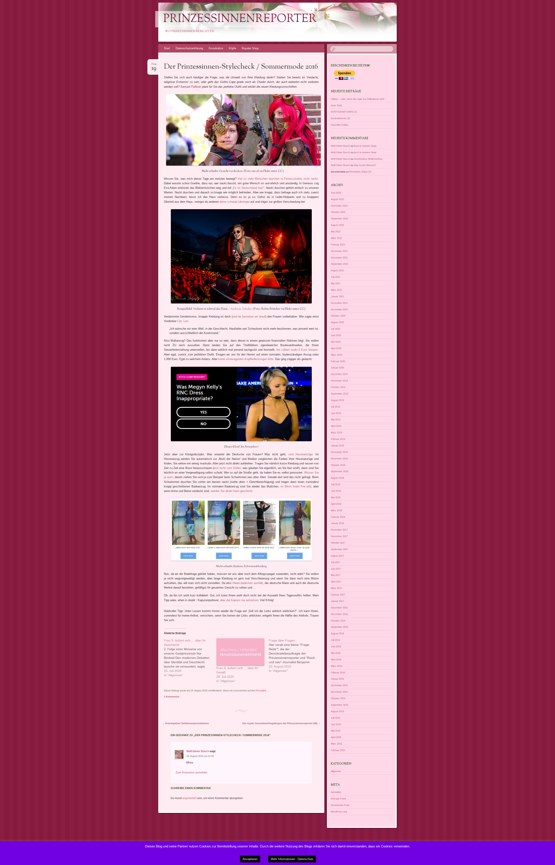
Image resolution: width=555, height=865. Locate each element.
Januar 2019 (337, 445)
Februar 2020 (338, 361)
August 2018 (337, 478)
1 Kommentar (171, 696)
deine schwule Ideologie (235, 201)
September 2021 (339, 264)
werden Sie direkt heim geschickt (231, 491)
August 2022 (337, 225)
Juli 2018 (335, 484)
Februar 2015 (338, 750)
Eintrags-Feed (338, 798)
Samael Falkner (190, 86)
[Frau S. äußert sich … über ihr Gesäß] (240, 652)
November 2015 (339, 692)
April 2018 (336, 504)
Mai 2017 (335, 575)
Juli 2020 (335, 328)
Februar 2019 (338, 439)
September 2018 (339, 471)
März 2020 (336, 355)
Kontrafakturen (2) (340, 118)
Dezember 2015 (339, 685)
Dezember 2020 (339, 303)
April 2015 (336, 737)
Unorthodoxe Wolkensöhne (368, 159)
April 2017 (336, 581)
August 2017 (337, 555)
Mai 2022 (335, 231)
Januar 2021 (337, 296)
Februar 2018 (338, 517)
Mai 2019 (335, 419)
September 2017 (339, 549)
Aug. (154, 65)
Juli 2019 (335, 406)
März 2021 (336, 290)
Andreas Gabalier (241, 309)
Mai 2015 (335, 730)
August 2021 (337, 270)
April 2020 (336, 348)
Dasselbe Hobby (339, 124)
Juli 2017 (335, 562)
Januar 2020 (337, 367)
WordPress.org (339, 811)
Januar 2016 (337, 679)
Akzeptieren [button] (250, 859)
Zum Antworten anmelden (191, 772)
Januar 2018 (337, 523)
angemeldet (189, 798)
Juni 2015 (336, 724)
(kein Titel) (336, 105)
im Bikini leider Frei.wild (296, 486)
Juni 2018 (336, 491)
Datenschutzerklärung (189, 48)
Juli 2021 (335, 277)
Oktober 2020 (338, 315)
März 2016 (336, 666)
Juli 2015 (335, 718)
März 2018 (336, 510)
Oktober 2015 (338, 698)
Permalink (261, 690)
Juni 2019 (336, 413)
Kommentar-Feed (340, 805)
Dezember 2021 (339, 251)
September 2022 (339, 218)
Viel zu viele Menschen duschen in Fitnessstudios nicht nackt (278, 178)
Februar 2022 (338, 244)
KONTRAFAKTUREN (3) (344, 111)
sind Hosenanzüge (300, 454)
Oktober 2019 (338, 387)
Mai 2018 (335, 497)
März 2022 (336, 238)
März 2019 (336, 432)
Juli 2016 (335, 640)
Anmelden (336, 792)
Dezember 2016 (339, 607)
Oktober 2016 (338, 620)
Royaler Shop (250, 48)
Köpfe (232, 48)
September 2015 (339, 705)
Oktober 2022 (338, 212)
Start (167, 48)
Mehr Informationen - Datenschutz (292, 859)
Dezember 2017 (339, 529)
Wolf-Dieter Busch (197, 751)
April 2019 (336, 426)
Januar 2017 (337, 601)
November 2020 (339, 309)
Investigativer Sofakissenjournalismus (185, 723)
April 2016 (336, 659)
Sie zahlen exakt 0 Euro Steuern (297, 349)
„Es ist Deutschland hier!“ (248, 187)
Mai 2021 (335, 283)
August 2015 (337, 711)
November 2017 (339, 536)
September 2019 (339, 393)
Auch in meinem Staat (365, 146)
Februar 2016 (338, 672)
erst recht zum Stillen (227, 468)
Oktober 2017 (338, 542)
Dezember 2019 (339, 374)
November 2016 (339, 614)
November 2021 (339, 257)
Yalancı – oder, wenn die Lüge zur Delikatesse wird (357, 99)
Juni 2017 (336, 568)
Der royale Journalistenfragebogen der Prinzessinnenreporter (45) (281, 723)
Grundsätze (216, 48)
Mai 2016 (335, 653)
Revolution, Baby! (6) (360, 171)
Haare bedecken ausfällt (247, 583)
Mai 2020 (335, 341)
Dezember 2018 (339, 452)
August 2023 (337, 199)
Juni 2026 (336, 192)
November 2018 (339, 458)
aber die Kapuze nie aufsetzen (239, 600)
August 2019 (337, 400)
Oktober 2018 (338, 465)
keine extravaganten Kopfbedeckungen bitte (245, 359)
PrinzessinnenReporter (240, 19)
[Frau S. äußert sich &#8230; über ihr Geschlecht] (190, 657)
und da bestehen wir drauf (249, 316)
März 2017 (336, 588)
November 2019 (339, 380)
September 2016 (339, 627)
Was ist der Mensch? (365, 165)
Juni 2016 (336, 646)
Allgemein (336, 771)
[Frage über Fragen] (295, 655)
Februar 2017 (338, 594)
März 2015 (336, 743)
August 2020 (337, 322)
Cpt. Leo (182, 321)
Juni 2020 (336, 335)
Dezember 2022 (339, 205)
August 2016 (337, 633)
